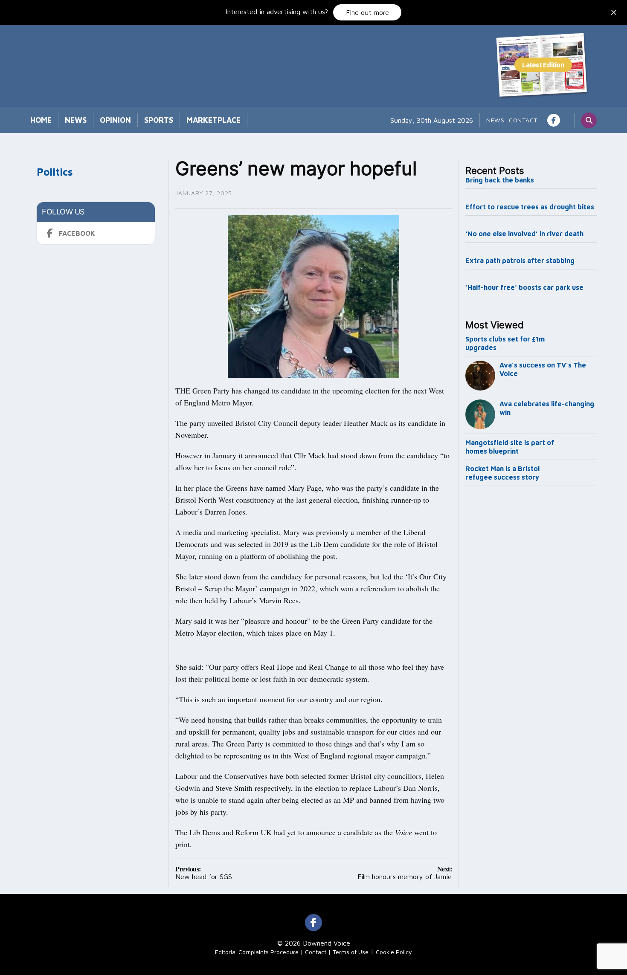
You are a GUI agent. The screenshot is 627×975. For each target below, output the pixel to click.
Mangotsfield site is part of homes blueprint (509, 447)
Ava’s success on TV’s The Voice (542, 369)
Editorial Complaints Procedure (257, 951)
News (76, 120)
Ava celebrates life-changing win (546, 408)
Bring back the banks (499, 180)
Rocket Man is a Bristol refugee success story (502, 473)
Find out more (367, 12)
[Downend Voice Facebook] (553, 120)
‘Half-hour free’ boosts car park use (524, 287)
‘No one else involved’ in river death (524, 233)
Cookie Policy (394, 951)
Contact (523, 120)
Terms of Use (351, 951)
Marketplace (213, 120)
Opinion (115, 120)
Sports (158, 120)
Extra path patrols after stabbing (520, 260)
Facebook (77, 233)
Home (41, 120)
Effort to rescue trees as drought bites (529, 207)
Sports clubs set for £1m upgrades (505, 343)
